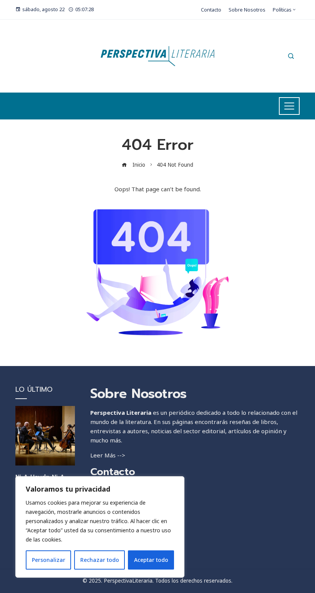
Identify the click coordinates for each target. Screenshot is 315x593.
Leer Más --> (107, 455)
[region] (99, 527)
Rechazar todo (99, 559)
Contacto (112, 471)
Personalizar (48, 559)
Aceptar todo (151, 559)
